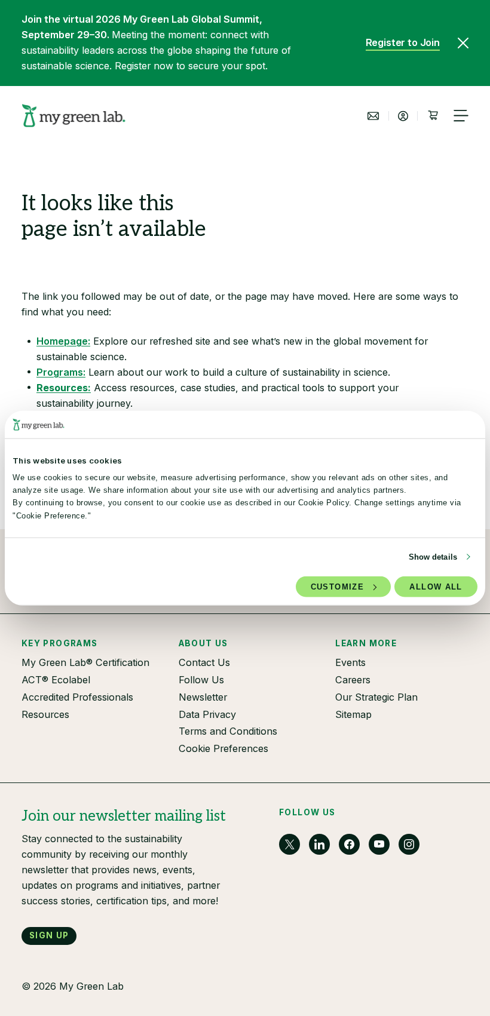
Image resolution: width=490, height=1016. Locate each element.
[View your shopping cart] (433, 116)
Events (350, 662)
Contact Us (204, 662)
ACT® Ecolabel (56, 680)
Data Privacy (207, 714)
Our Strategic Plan (376, 697)
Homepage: (63, 341)
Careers (352, 680)
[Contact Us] (373, 115)
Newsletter (203, 697)
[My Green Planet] (74, 116)
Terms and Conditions (228, 731)
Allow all (435, 586)
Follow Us (201, 680)
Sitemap (353, 714)
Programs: (60, 372)
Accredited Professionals (77, 697)
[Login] (403, 115)
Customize (337, 586)
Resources (45, 714)
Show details (433, 556)
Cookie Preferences (223, 748)
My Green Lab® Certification (85, 662)
